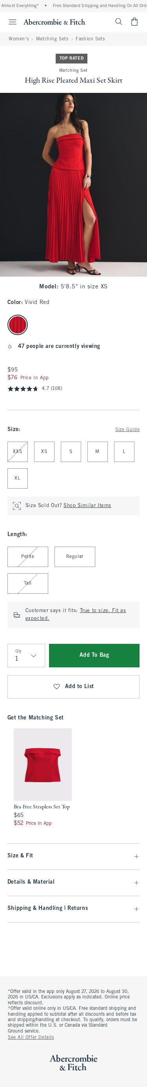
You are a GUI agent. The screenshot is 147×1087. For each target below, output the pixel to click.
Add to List (79, 686)
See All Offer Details (31, 1037)
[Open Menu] (9, 22)
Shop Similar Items (87, 506)
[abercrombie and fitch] (54, 21)
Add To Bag (94, 655)
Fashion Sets (90, 39)
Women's (19, 39)
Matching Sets (52, 39)
